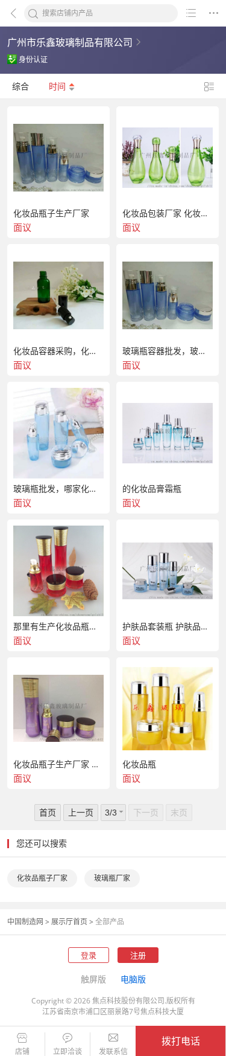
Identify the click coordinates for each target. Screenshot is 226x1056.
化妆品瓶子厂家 (42, 878)
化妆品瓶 (139, 764)
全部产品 (109, 921)
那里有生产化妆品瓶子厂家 (58, 626)
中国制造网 (25, 921)
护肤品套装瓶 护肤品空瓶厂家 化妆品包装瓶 (167, 626)
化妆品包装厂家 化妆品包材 (167, 213)
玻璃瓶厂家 (112, 878)
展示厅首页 (69, 921)
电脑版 (133, 979)
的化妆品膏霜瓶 (151, 489)
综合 (20, 86)
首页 (47, 812)
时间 (58, 86)
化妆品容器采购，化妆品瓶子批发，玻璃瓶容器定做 (58, 351)
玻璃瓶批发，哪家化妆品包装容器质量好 (58, 489)
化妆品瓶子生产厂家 (51, 213)
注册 (138, 955)
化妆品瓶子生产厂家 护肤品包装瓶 (58, 764)
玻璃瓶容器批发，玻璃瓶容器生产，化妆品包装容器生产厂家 (167, 351)
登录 (88, 955)
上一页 (80, 812)
